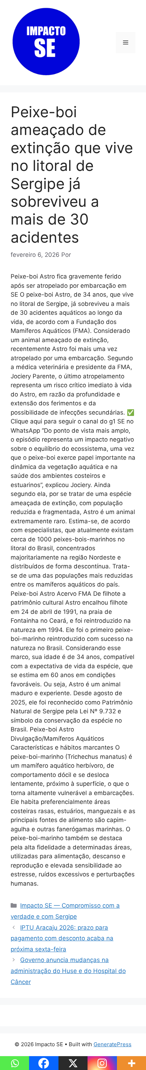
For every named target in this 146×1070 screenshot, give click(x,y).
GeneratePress (112, 1044)
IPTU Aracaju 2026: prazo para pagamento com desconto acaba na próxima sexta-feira (62, 938)
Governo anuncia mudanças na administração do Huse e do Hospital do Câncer (68, 970)
